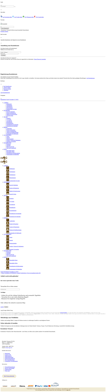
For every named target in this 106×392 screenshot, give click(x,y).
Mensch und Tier (10, 146)
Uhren (7, 136)
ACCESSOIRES (7, 135)
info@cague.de (8, 347)
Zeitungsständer (10, 139)
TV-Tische (8, 119)
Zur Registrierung (91, 78)
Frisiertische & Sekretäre (12, 126)
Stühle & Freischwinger (11, 114)
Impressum (7, 353)
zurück (2, 306)
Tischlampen (9, 105)
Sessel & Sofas (9, 115)
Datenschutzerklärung (10, 358)
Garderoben (9, 128)
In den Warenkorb (5, 28)
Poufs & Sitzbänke (10, 111)
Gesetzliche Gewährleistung (11, 361)
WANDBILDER (7, 142)
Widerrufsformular (9, 357)
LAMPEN (5, 102)
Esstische (8, 118)
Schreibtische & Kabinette (12, 124)
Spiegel (8, 137)
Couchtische (9, 120)
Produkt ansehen (4, 31)
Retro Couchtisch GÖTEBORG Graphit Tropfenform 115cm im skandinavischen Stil (21, 273)
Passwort (3, 53)
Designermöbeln (63, 312)
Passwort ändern (7, 88)
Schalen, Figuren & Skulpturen (13, 140)
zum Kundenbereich (5, 92)
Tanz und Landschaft (11, 148)
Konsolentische (9, 123)
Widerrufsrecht (8, 356)
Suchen (6, 306)
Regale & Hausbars (10, 129)
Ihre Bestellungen (7, 86)
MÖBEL (5, 127)
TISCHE (5, 117)
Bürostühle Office (10, 151)
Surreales (8, 145)
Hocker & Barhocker (11, 113)
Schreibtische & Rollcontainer (13, 153)
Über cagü (7, 370)
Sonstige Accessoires (11, 141)
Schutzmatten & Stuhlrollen (12, 154)
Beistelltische (9, 122)
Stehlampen (9, 104)
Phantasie (8, 144)
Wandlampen (9, 106)
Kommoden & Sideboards (12, 133)
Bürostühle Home (10, 150)
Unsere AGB (8, 354)
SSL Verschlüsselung (9, 359)
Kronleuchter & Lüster (11, 109)
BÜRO (5, 149)
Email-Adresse (4, 52)
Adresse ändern (7, 87)
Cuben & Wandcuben (11, 131)
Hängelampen (9, 107)
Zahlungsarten (8, 369)
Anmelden (3, 55)
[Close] (1, 5)
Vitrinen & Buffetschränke (12, 132)
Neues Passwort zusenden (40, 59)
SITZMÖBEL (6, 110)
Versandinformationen (10, 367)
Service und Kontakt (9, 368)
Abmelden (5, 90)
